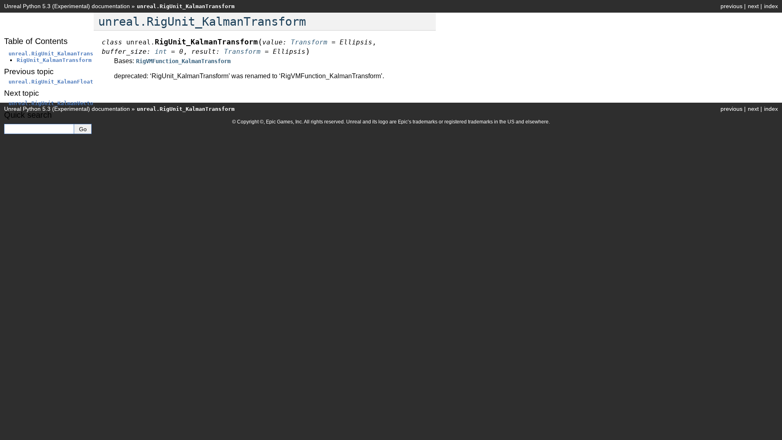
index (771, 6)
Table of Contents (36, 41)
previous (731, 6)
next (753, 6)
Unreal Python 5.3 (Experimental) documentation (67, 6)
